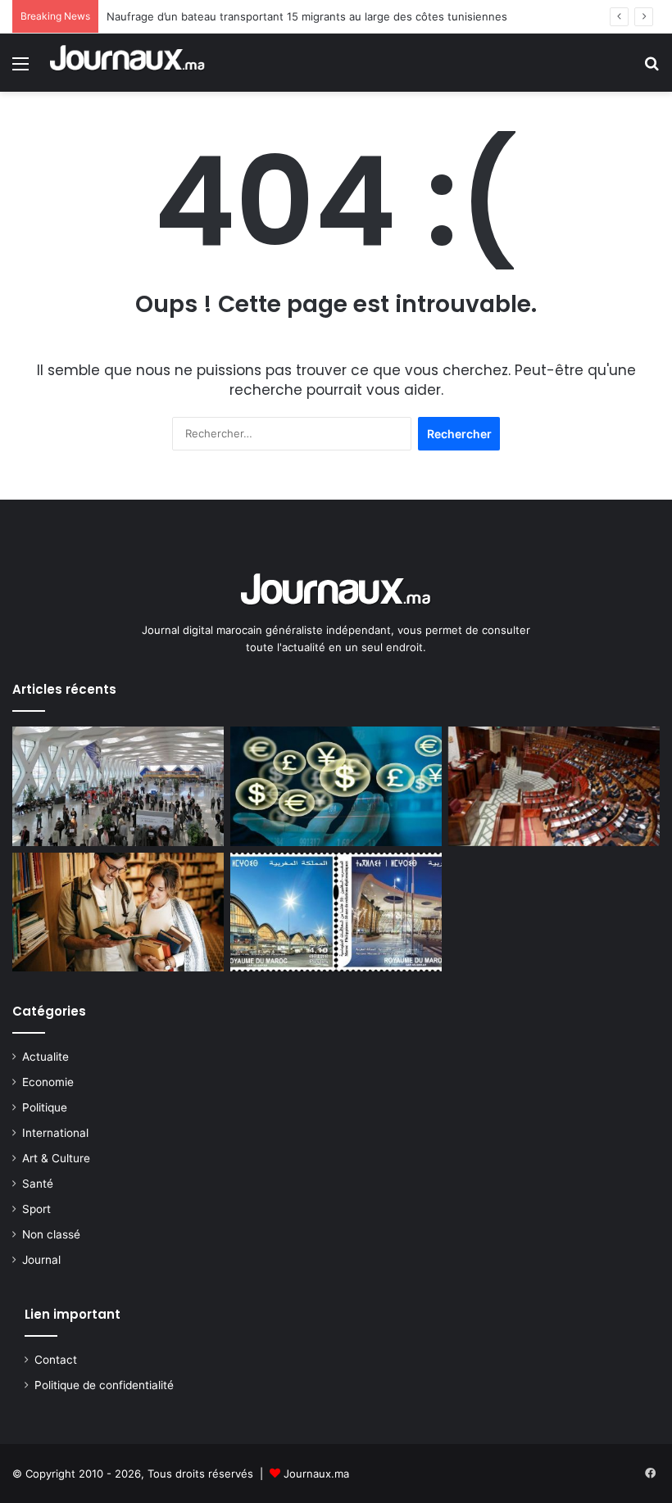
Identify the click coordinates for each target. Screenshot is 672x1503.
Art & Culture (56, 1158)
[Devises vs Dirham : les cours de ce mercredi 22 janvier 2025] (336, 786)
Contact (55, 1359)
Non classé (51, 1234)
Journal (41, 1259)
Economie (48, 1082)
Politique (44, 1107)
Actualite (45, 1056)
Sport (36, 1209)
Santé (37, 1183)
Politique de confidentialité (104, 1385)
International (55, 1132)
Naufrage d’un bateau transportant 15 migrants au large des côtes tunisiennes (307, 16)
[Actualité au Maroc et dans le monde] (128, 62)
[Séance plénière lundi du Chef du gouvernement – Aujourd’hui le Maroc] (554, 786)
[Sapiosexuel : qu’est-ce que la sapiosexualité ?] (118, 912)
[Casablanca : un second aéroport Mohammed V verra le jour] (118, 786)
